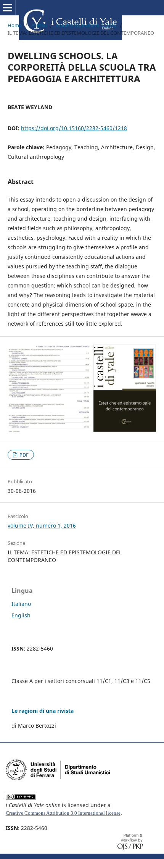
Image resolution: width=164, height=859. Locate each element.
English (21, 615)
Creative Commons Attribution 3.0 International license (63, 813)
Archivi (39, 25)
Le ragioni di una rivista (42, 710)
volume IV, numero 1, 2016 (86, 25)
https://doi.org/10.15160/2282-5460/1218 (74, 128)
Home (15, 25)
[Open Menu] (7, 7)
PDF (23, 454)
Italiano (21, 603)
